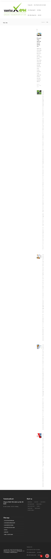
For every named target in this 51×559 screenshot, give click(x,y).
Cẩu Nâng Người (31, 10)
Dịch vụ (5, 529)
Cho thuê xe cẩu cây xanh (9, 527)
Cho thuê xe (43, 501)
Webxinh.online (7, 551)
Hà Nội (38, 506)
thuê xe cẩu (30, 508)
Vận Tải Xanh (37, 508)
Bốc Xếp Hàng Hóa (32, 15)
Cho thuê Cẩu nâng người (9, 522)
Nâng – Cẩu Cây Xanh (8, 534)
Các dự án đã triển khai (9, 520)
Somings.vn (7, 552)
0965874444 (30, 501)
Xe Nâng (39, 10)
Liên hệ (39, 15)
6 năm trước (9, 57)
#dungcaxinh (13, 551)
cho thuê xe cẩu (31, 504)
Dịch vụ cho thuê (31, 506)
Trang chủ (30, 5)
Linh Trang (5, 57)
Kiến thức (5, 37)
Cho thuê (36, 501)
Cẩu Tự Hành (39, 504)
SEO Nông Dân (19, 551)
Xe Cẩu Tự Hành (31, 510)
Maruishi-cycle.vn (13, 552)
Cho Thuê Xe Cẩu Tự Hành (40, 5)
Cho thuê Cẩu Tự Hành (8, 525)
